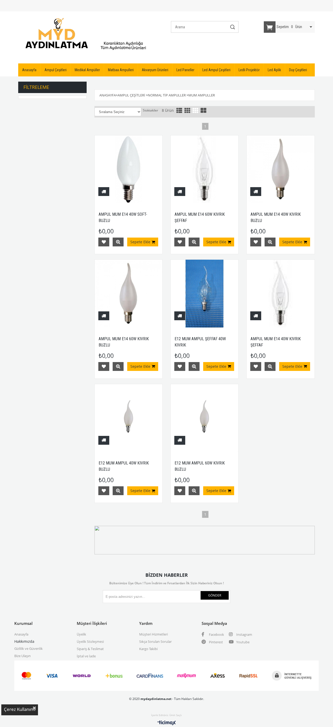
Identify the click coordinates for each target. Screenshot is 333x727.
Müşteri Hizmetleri (153, 634)
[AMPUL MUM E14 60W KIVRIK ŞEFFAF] (204, 169)
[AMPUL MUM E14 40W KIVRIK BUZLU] (280, 169)
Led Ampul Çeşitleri (216, 70)
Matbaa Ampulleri (121, 70)
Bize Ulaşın (22, 655)
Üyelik (81, 634)
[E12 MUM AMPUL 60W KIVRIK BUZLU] (204, 418)
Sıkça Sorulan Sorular (155, 641)
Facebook (216, 634)
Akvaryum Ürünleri (155, 70)
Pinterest (215, 642)
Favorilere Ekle (103, 242)
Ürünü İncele (118, 242)
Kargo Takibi (148, 648)
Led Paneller (185, 70)
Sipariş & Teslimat (90, 648)
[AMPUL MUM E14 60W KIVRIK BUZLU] (128, 293)
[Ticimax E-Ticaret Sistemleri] (166, 723)
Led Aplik (274, 70)
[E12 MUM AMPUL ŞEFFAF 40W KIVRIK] (204, 293)
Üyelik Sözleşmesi (90, 641)
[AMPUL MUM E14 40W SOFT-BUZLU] (128, 169)
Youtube (242, 642)
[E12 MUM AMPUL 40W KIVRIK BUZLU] (128, 418)
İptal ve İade (86, 656)
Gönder (214, 595)
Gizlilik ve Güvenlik (28, 648)
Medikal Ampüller (87, 70)
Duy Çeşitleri (298, 70)
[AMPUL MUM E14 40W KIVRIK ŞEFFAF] (280, 293)
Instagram (243, 634)
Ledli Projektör (249, 70)
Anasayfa (29, 70)
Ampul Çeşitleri (55, 70)
